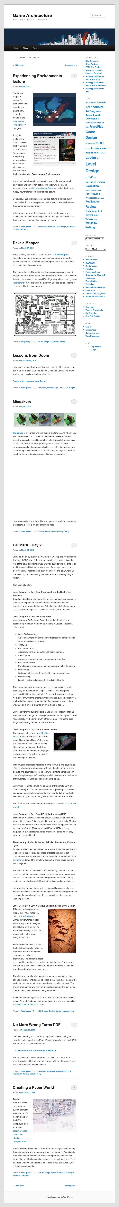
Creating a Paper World (33, 1087)
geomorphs (18, 282)
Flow (87, 127)
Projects (36, 48)
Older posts (19, 65)
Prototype (60, 1172)
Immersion (98, 148)
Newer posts (71, 65)
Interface (102, 153)
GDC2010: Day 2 (27, 545)
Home (15, 48)
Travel (89, 215)
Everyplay (89, 307)
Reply (66, 531)
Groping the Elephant (95, 275)
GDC (41, 1011)
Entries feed (90, 329)
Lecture (51, 226)
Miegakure (22, 401)
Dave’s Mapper (26, 242)
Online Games (90, 190)
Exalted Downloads (94, 310)
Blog (92, 111)
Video (96, 215)
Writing (26, 1073)
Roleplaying (25, 341)
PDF (69, 1071)
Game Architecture (32, 15)
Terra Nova (90, 290)
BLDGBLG (90, 262)
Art (87, 111)
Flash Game (98, 122)
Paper (53, 1172)
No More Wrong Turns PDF (37, 1024)
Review (58, 1011)
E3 (98, 119)
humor (87, 149)
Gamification (90, 144)
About (25, 48)
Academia (43, 226)
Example (88, 123)
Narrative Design (95, 182)
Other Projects (91, 64)
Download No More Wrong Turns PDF (37, 1050)
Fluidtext (89, 268)
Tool (51, 341)
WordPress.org (92, 336)
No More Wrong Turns (42, 188)
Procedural (90, 197)
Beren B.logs (91, 259)
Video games (26, 226)
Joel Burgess (27, 916)
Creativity (97, 115)
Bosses (98, 111)
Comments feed (92, 333)
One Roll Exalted (93, 316)
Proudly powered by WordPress (59, 1197)
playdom (17, 859)
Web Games (91, 219)
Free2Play (96, 126)
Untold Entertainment (95, 296)
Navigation (92, 186)
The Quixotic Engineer (95, 293)
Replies (24, 229)
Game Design (44, 531)
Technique (69, 1172)
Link (60, 387)
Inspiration (91, 152)
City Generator (91, 61)
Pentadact (89, 284)
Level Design (61, 226)
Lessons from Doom (31, 355)
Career (88, 115)
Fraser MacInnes (92, 272)
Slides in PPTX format (25, 1004)
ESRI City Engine (93, 67)
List (94, 178)
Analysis (42, 387)
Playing (95, 194)
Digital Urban (91, 265)
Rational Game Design (95, 287)
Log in (88, 326)
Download (51, 1071)
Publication (17, 1073)
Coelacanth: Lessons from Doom (29, 381)
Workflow (16, 1175)
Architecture (94, 107)
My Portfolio (91, 313)
